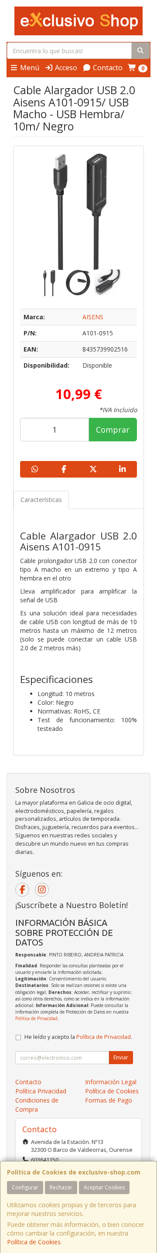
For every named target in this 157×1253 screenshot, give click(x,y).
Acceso (65, 67)
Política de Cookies (34, 1242)
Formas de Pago (108, 1100)
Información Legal (111, 1082)
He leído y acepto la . (78, 1037)
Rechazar (61, 1187)
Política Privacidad (40, 1091)
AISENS (92, 317)
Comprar (113, 429)
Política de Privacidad (36, 1018)
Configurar (25, 1187)
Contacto (107, 67)
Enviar (120, 1057)
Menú (28, 67)
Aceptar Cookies (104, 1187)
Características (41, 499)
